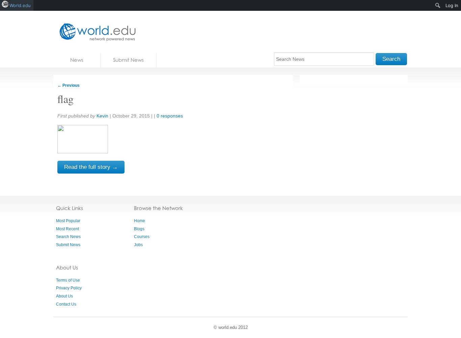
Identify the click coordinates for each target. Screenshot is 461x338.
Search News (68, 236)
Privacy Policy (69, 288)
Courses (142, 236)
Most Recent (67, 229)
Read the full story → (91, 167)
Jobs (138, 244)
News (76, 60)
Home (139, 220)
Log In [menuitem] (451, 5)
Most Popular (68, 220)
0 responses (170, 116)
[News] (95, 32)
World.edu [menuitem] (20, 5)
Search (391, 59)
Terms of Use (68, 280)
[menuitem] (438, 5)
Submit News (128, 60)
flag (65, 99)
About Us (64, 296)
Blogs (139, 229)
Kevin (102, 116)
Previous (68, 85)
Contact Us (66, 304)
